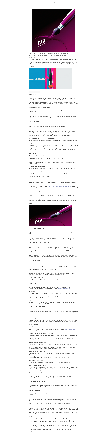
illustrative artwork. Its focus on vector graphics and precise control (59, 186)
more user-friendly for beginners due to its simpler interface (62, 356)
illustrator (36, 432)
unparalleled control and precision (63, 288)
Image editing (40, 432)
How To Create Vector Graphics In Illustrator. (36, 433)
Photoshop (43, 432)
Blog (31, 431)
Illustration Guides (66, 2)
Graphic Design (59, 2)
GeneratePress (58, 441)
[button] (38, 92)
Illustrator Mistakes (74, 2)
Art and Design (52, 2)
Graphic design (32, 432)
